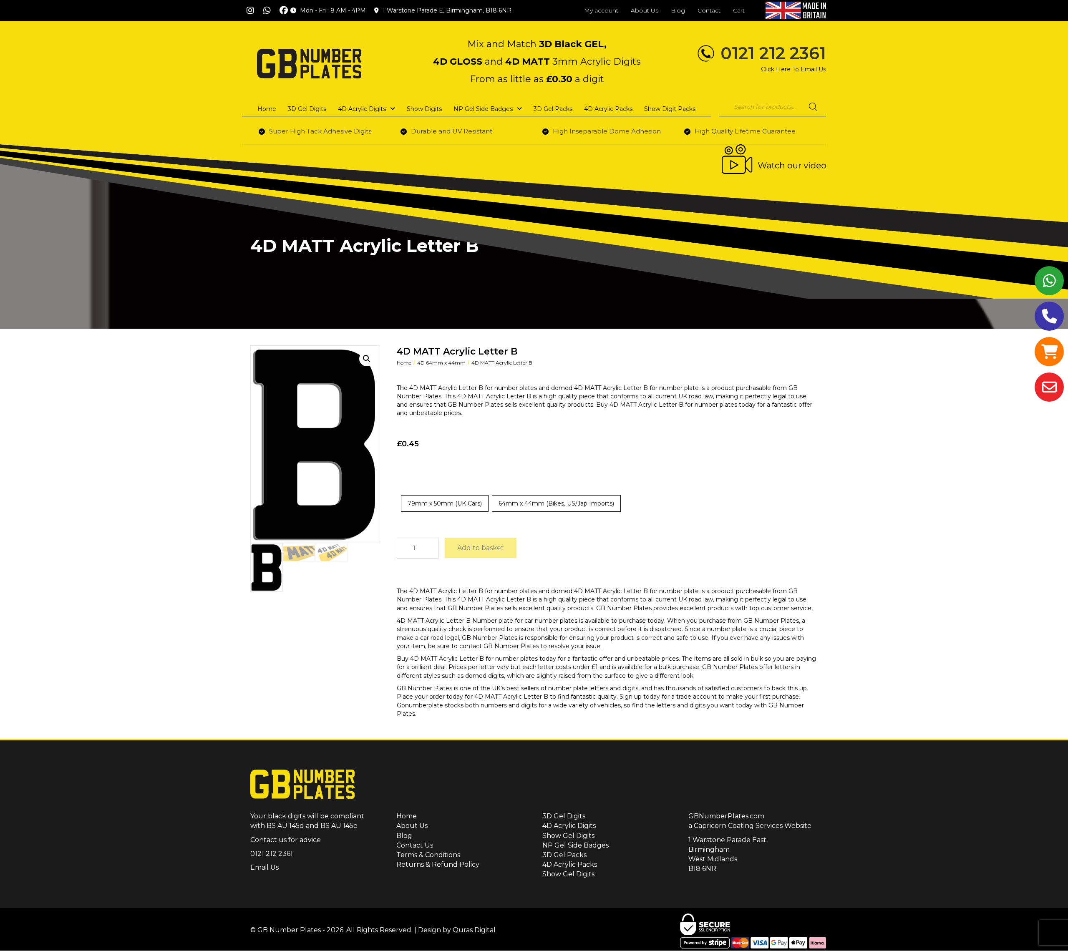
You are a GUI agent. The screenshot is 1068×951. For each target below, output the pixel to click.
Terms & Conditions (428, 855)
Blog (404, 836)
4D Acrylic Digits (569, 826)
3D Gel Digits (563, 816)
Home (404, 363)
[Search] (813, 106)
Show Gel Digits (568, 836)
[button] (250, 10)
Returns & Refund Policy (437, 864)
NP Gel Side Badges (575, 845)
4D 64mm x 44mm (441, 363)
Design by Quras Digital (457, 930)
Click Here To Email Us (793, 69)
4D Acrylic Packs (569, 864)
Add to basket (480, 548)
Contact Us (414, 845)
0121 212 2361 (773, 53)
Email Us (264, 867)
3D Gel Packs (564, 855)
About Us (412, 826)
